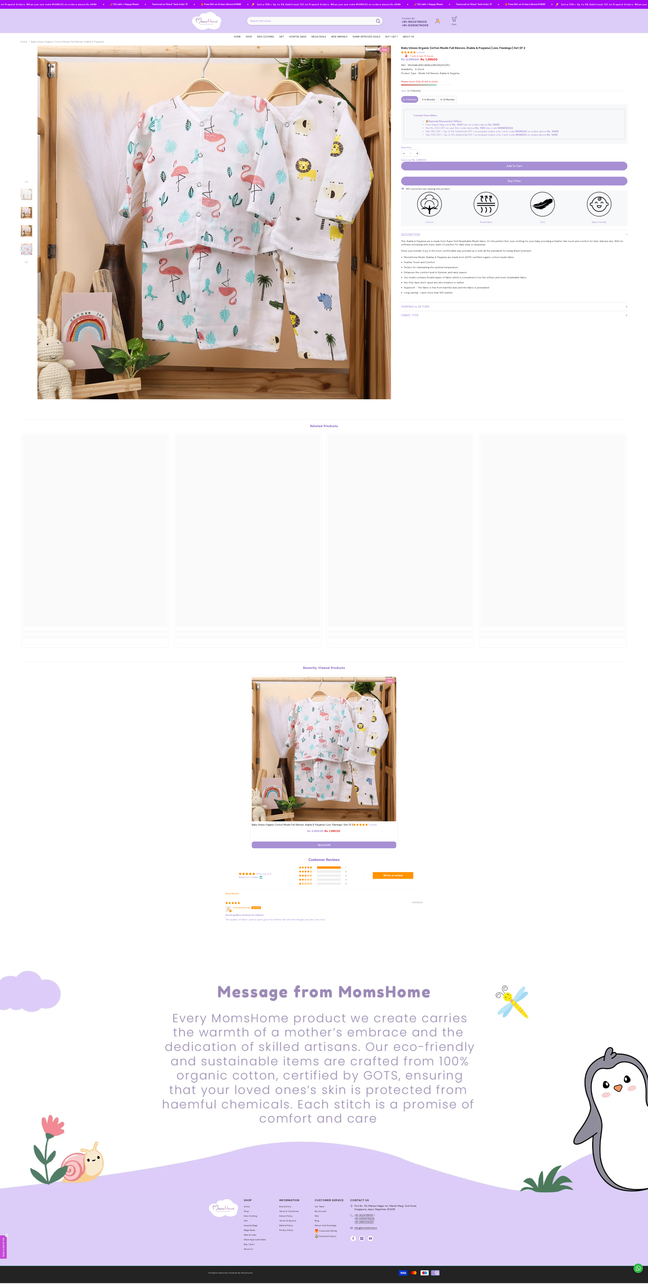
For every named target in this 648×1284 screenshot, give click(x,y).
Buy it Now (514, 181)
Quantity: (406, 147)
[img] (232, 902)
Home (24, 41)
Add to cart (514, 166)
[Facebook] (353, 1238)
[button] (26, 181)
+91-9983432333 (364, 1221)
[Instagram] (362, 1238)
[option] (214, 222)
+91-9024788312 (364, 1215)
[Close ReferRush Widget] (6, 1235)
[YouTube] (370, 1238)
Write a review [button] (393, 875)
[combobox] (310, 21)
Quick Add (324, 844)
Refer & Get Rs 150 (3, 1247)
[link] (95, 631)
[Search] (315, 21)
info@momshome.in (366, 1227)
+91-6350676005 (364, 1218)
